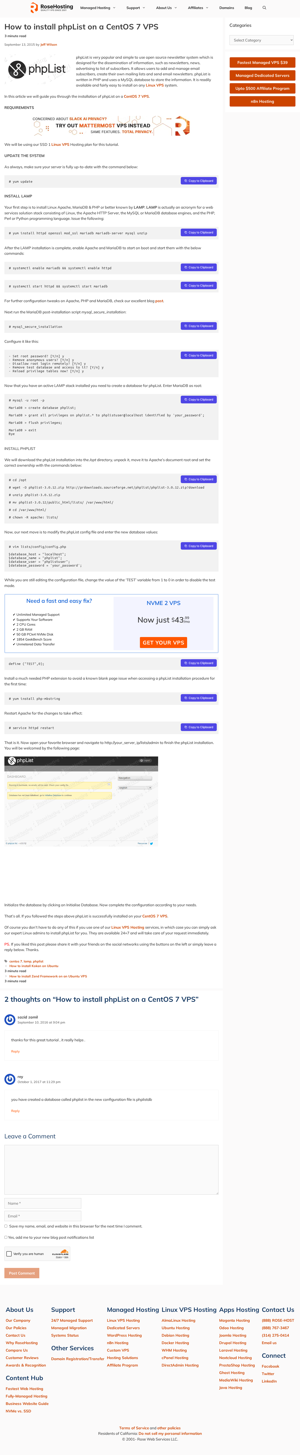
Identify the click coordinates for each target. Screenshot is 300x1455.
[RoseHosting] (52, 7)
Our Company (18, 1320)
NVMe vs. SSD (18, 1411)
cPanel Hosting (175, 1357)
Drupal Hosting (232, 1342)
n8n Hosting (117, 1342)
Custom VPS (118, 1350)
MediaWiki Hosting (236, 1380)
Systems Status (65, 1335)
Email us (269, 1342)
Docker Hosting (175, 1342)
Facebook (270, 1366)
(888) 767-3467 (275, 1327)
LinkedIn (269, 1381)
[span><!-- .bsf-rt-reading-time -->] (111, 134)
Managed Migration (69, 1327)
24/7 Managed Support (72, 1320)
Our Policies (16, 1327)
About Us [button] (164, 7)
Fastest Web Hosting (24, 1388)
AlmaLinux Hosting (178, 1320)
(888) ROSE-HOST (278, 1320)
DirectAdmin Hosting (180, 1365)
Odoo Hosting (231, 1327)
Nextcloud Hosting (235, 1357)
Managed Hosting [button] (95, 7)
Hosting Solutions (122, 1357)
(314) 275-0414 (275, 1335)
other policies (169, 1428)
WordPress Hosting (124, 1335)
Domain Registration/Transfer (77, 1358)
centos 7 (15, 961)
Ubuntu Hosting (176, 1327)
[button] (264, 7)
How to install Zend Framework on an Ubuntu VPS (48, 976)
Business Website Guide (27, 1403)
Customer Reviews (22, 1357)
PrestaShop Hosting (237, 1365)
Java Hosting (230, 1387)
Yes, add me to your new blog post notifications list (50, 1237)
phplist (38, 961)
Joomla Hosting (232, 1335)
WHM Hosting (174, 1350)
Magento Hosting (234, 1320)
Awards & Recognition (26, 1365)
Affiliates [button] (195, 7)
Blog (248, 7)
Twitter (268, 1373)
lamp (27, 961)
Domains (226, 7)
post (159, 300)
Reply (15, 1051)
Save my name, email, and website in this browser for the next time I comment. (75, 1226)
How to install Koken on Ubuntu (33, 966)
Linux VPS (155, 85)
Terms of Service (134, 1428)
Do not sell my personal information (170, 1433)
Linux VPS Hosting (127, 927)
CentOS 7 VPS (136, 96)
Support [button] (133, 7)
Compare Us (17, 1350)
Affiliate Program (122, 1365)
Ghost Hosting (232, 1372)
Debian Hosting (175, 1335)
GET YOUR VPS (163, 642)
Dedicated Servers (123, 1327)
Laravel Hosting (233, 1350)
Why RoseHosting (22, 1342)
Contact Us (15, 1335)
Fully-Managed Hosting (26, 1396)
